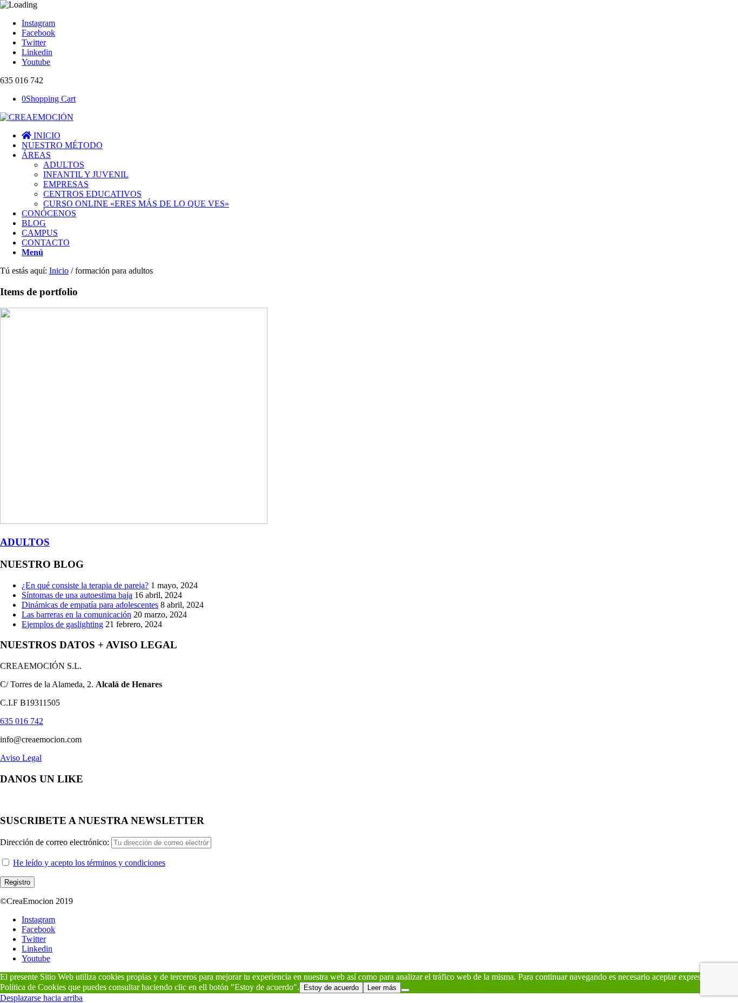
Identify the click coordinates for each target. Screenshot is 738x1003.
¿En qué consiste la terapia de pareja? (85, 585)
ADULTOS (25, 542)
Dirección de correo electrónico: (55, 842)
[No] (405, 990)
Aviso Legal (21, 757)
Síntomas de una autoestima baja (77, 595)
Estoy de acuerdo (331, 988)
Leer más (382, 988)
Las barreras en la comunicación (76, 614)
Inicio (59, 270)
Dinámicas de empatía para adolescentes (90, 604)
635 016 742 (21, 721)
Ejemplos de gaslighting (62, 624)
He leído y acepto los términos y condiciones (89, 862)
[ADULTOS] (133, 521)
